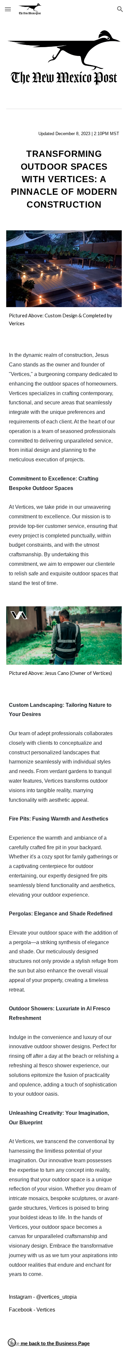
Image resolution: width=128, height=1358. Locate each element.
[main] (64, 133)
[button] (8, 9)
